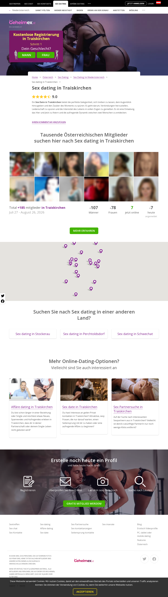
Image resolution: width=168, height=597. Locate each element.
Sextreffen (14, 3)
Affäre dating (77, 3)
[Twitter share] (2, 296)
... (89, 3)
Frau (45, 55)
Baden (80, 10)
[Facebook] (154, 559)
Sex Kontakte (44, 3)
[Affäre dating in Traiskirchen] (32, 389)
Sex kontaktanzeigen (81, 528)
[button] (95, 263)
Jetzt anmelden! (135, 3)
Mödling (133, 10)
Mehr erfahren (84, 230)
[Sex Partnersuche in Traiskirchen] (135, 389)
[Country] (158, 2)
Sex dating (60, 3)
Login (151, 3)
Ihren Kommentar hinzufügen (49, 122)
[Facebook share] (2, 301)
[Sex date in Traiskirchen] (84, 389)
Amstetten (119, 10)
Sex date (44, 532)
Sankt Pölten (42, 10)
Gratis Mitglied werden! (84, 503)
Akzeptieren (85, 591)
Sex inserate (108, 524)
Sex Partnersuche (79, 524)
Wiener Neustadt (63, 10)
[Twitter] (144, 559)
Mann (26, 55)
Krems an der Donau (98, 10)
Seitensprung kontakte (82, 532)
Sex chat (28, 3)
